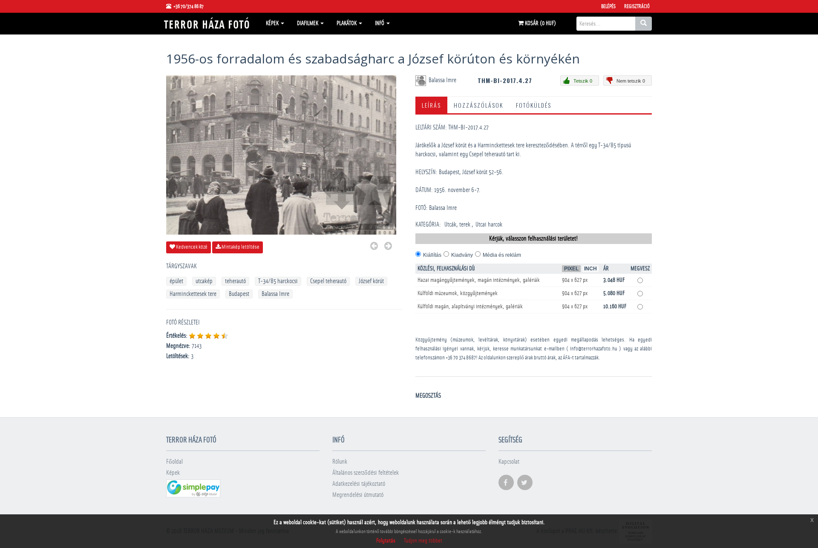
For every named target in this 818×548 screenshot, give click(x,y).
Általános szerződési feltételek (365, 473)
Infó (380, 23)
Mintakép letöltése (240, 247)
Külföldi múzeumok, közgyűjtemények (458, 293)
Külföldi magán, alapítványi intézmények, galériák (470, 307)
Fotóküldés (533, 104)
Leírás (431, 104)
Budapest (239, 294)
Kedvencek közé (191, 247)
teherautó (235, 281)
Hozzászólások (478, 104)
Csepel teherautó (328, 281)
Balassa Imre (275, 294)
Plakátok (347, 23)
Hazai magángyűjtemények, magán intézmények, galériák (479, 280)
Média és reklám (502, 255)
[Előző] (374, 247)
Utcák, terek (457, 224)
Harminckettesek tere (193, 294)
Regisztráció (637, 6)
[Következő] (388, 247)
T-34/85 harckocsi (278, 281)
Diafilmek (308, 23)
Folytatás (385, 541)
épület (176, 281)
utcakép (204, 281)
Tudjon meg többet (423, 541)
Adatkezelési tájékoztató (358, 484)
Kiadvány (462, 255)
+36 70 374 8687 (461, 358)
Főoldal (174, 462)
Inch (590, 269)
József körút (371, 281)
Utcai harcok (488, 224)
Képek (273, 23)
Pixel (571, 269)
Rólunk (339, 462)
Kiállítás (432, 255)
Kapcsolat (508, 462)
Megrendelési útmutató (357, 495)
